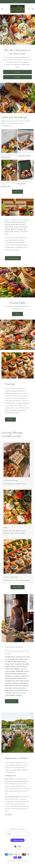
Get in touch (12, 701)
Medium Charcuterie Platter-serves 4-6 (8, 183)
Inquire (17, 314)
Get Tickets (8, 814)
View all (17, 191)
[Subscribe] (28, 834)
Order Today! (17, 587)
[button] (2, 9)
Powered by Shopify (23, 860)
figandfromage (14, 860)
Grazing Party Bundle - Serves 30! (9, 154)
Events (17, 72)
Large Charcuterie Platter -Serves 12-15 (25, 152)
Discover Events (13, 258)
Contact (17, 77)
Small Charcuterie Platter (24, 181)
